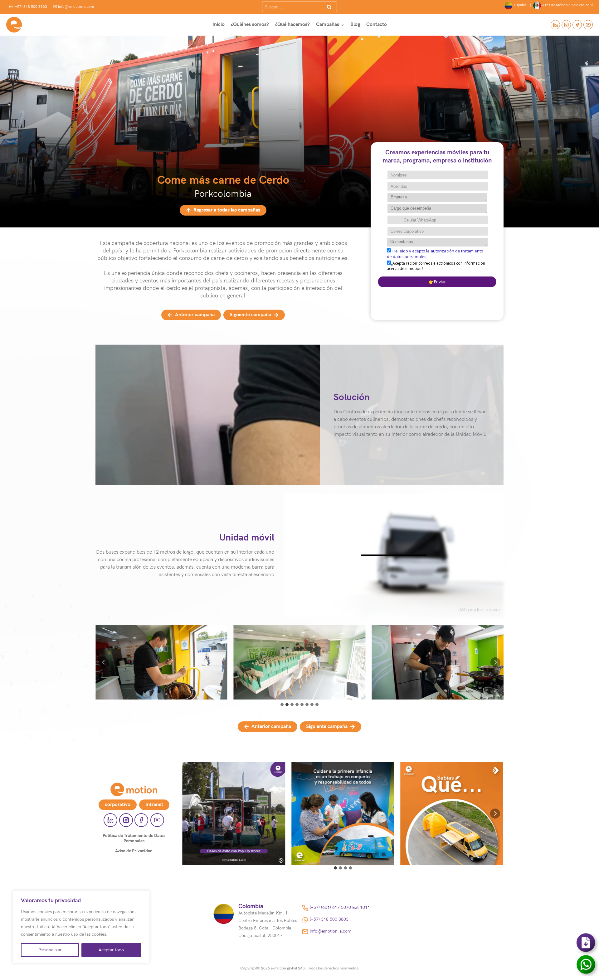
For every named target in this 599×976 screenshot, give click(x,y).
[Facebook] (577, 24)
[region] (81, 927)
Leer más (234, 820)
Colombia (250, 906)
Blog (355, 24)
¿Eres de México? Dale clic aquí (567, 5)
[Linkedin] (555, 24)
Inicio (218, 24)
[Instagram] (566, 24)
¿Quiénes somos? (250, 24)
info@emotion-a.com (76, 6)
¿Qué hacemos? (292, 24)
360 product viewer (479, 610)
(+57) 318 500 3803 (30, 6)
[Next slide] (495, 662)
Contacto (376, 24)
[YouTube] (588, 24)
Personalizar (49, 950)
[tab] (282, 704)
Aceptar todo (111, 950)
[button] (161, 662)
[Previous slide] (104, 662)
